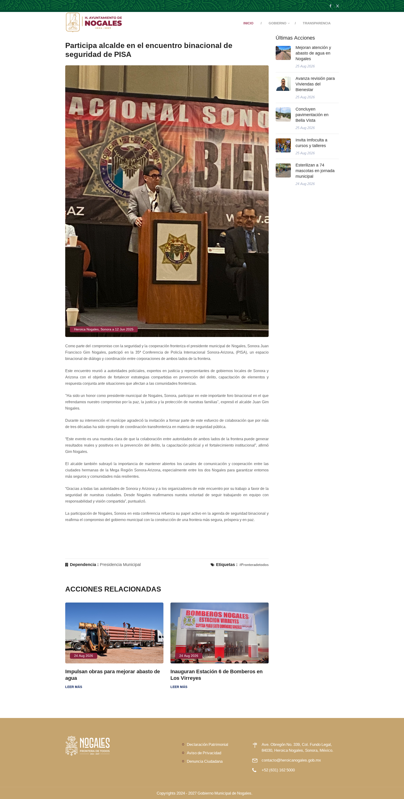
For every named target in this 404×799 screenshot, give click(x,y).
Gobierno (277, 23)
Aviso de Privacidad (204, 753)
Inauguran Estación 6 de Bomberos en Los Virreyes (138, 675)
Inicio (248, 23)
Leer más (100, 686)
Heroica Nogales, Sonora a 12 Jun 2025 (103, 329)
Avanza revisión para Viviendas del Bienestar (315, 84)
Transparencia (317, 23)
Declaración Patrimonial (207, 744)
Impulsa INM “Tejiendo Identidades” (240, 671)
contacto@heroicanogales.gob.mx (291, 760)
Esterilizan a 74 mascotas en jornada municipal (315, 170)
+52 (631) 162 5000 (278, 770)
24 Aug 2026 (110, 655)
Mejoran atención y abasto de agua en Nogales (313, 53)
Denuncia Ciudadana (205, 761)
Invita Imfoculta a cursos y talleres (311, 143)
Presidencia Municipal (120, 564)
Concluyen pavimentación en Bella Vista (312, 114)
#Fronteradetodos (254, 564)
